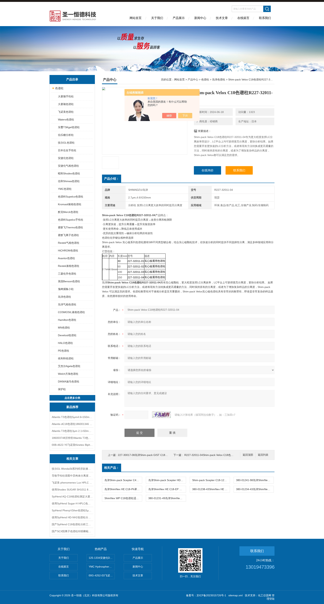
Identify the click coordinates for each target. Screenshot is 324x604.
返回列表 (263, 454)
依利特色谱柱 (66, 358)
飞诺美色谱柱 (66, 111)
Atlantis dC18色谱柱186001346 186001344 (72, 423)
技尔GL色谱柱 (66, 142)
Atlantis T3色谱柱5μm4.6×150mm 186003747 (72, 417)
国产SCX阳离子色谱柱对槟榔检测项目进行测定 (72, 531)
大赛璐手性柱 (66, 96)
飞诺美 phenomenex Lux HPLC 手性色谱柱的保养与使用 (72, 482)
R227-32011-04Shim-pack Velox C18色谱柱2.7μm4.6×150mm (221, 454)
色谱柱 (59, 88)
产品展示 (179, 18)
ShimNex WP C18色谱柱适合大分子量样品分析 (123, 498)
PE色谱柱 (63, 350)
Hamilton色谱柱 (67, 319)
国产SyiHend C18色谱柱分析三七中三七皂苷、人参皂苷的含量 (72, 524)
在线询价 (208, 170)
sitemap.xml (235, 595)
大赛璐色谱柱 (66, 104)
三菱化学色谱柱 (67, 273)
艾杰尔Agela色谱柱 (69, 366)
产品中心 (193, 79)
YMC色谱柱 (65, 188)
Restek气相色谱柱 (68, 242)
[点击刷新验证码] (161, 415)
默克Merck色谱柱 (68, 211)
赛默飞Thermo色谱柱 (70, 227)
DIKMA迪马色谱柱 (68, 381)
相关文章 (72, 458)
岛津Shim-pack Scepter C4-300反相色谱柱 (123, 480)
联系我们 (265, 18)
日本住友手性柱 (67, 150)
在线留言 (243, 18)
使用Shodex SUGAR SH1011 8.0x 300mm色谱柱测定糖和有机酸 (72, 489)
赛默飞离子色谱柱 (68, 235)
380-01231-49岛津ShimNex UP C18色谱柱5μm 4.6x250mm (167, 498)
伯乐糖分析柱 (66, 134)
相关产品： (111, 467)
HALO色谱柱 (65, 342)
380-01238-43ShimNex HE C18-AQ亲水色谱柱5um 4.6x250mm (211, 489)
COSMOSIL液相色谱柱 (71, 312)
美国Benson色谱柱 (69, 281)
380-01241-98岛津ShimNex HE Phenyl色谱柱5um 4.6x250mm (255, 480)
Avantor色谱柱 (66, 258)
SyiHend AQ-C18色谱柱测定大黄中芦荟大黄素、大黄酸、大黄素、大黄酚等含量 (72, 496)
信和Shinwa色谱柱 (69, 181)
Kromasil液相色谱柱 (69, 204)
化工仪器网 (264, 595)
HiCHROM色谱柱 (68, 250)
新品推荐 (72, 407)
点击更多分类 (72, 397)
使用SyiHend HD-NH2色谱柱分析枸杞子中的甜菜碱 (72, 517)
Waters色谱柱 (66, 119)
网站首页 (136, 18)
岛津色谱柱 (64, 296)
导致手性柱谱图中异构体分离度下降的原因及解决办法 (72, 475)
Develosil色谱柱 (67, 335)
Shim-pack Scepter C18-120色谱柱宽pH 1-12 (211, 480)
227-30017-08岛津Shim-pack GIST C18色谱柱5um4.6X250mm (155, 454)
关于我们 (157, 18)
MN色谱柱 (64, 327)
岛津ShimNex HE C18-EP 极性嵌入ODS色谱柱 (167, 489)
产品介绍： (111, 178)
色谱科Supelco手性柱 (70, 219)
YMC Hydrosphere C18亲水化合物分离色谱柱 (102, 566)
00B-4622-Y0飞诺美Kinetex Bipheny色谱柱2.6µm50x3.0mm (72, 444)
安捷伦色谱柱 (66, 158)
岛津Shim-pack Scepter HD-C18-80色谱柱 (167, 480)
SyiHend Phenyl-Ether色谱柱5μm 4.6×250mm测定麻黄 (72, 510)
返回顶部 (248, 454)
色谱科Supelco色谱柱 (70, 196)
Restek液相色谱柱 (68, 265)
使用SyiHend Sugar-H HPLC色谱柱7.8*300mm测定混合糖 (72, 503)
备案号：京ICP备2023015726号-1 (206, 595)
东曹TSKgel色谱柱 (69, 127)
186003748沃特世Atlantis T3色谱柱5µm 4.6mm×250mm (72, 437)
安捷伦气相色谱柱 (68, 165)
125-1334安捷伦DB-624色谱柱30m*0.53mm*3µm (102, 557)
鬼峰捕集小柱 (66, 289)
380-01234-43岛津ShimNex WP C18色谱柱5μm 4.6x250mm (255, 489)
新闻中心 (200, 18)
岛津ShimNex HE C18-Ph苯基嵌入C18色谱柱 (123, 489)
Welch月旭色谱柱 (68, 373)
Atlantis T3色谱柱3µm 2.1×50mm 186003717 (72, 430)
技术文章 (222, 18)
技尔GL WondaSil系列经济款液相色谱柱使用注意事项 (72, 468)
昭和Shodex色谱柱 (69, 173)
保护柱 (62, 389)
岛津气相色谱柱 (67, 304)
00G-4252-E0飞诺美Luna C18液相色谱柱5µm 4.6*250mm (102, 575)
